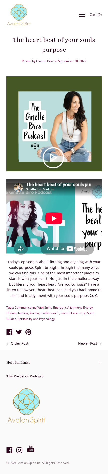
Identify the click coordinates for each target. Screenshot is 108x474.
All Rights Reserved (55, 463)
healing (23, 313)
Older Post (19, 343)
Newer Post (87, 343)
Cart (96, 14)
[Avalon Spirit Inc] (9, 332)
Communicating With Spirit (33, 307)
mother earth (49, 313)
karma (34, 313)
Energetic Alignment (67, 307)
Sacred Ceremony (73, 313)
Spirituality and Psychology (36, 319)
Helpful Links (18, 362)
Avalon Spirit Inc (29, 463)
